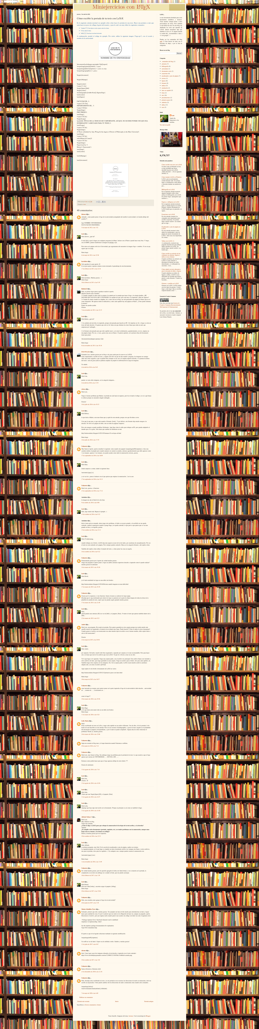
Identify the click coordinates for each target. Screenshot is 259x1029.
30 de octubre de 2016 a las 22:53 (91, 836)
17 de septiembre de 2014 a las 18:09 (92, 455)
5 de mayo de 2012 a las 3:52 (89, 227)
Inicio (116, 1001)
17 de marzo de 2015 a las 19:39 (90, 587)
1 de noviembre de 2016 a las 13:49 (91, 862)
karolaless (84, 261)
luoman (131, 1016)
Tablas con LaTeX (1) (168, 241)
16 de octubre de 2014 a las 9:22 (90, 552)
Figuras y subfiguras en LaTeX (170, 202)
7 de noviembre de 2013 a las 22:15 (91, 310)
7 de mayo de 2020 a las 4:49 (89, 993)
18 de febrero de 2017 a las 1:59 (90, 875)
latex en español (166, 90)
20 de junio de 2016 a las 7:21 (90, 746)
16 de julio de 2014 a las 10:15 (90, 404)
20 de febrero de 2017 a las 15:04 (91, 891)
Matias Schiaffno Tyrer (88, 909)
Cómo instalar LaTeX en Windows (172, 177)
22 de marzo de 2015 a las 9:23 (90, 618)
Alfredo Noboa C (86, 817)
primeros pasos (166, 100)
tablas (163, 105)
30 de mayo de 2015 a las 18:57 (90, 679)
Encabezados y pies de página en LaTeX (171, 227)
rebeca (83, 389)
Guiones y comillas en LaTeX (170, 283)
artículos (164, 64)
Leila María (85, 721)
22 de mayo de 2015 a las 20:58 (90, 640)
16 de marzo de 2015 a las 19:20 (90, 567)
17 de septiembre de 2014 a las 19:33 (92, 479)
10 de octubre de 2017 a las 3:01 (90, 960)
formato (164, 83)
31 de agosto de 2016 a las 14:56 (90, 783)
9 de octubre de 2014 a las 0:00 (90, 502)
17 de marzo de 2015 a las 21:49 (90, 602)
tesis (84, 204)
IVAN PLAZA (85, 352)
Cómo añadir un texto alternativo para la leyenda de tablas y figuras (171, 270)
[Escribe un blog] (99, 202)
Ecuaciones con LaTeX (168, 214)
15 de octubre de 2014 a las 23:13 (91, 530)
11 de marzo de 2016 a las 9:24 (90, 715)
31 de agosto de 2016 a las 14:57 (90, 797)
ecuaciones (165, 73)
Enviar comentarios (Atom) (93, 1005)
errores (164, 78)
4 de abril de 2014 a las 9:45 (89, 367)
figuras (164, 81)
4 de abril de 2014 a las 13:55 (89, 383)
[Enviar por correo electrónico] (97, 202)
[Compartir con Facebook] (103, 202)
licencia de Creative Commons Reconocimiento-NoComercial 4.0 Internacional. (170, 305)
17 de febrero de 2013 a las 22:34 (91, 269)
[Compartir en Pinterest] (105, 202)
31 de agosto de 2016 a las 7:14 (90, 769)
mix (163, 95)
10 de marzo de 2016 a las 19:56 (90, 699)
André (83, 624)
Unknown (84, 446)
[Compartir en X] (101, 202)
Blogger (148, 1016)
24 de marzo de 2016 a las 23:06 (90, 734)
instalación (165, 88)
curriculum (165, 69)
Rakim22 (84, 289)
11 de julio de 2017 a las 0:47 (89, 944)
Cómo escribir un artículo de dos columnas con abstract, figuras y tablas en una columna (171, 255)
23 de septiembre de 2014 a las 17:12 (92, 491)
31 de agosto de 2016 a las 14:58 (90, 810)
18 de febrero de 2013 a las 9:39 (90, 282)
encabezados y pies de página (170, 76)
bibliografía (165, 66)
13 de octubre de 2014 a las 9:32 (90, 514)
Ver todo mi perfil (165, 125)
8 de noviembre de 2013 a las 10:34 (91, 345)
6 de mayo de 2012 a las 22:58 (90, 255)
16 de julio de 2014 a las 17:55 (90, 440)
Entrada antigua (148, 1001)
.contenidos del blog (167, 61)
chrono (83, 950)
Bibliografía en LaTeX (168, 189)
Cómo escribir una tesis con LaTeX (172, 165)
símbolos (164, 102)
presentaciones (166, 97)
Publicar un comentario (86, 997)
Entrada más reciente (83, 1001)
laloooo (83, 214)
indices (164, 85)
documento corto (166, 71)
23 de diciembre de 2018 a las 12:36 (91, 972)
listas (163, 93)
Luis (82, 234)
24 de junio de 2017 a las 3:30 (90, 903)
